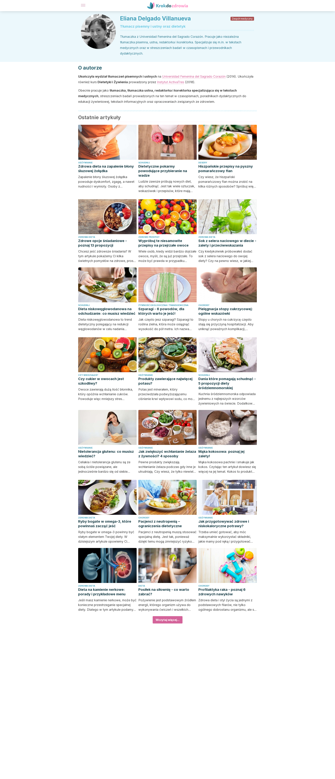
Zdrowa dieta (86, 237)
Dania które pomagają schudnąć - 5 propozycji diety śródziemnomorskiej (227, 383)
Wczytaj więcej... (168, 620)
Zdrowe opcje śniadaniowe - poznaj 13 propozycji (102, 243)
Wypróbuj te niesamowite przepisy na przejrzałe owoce (163, 243)
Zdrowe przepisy (148, 237)
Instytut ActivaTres (170, 82)
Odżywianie (85, 162)
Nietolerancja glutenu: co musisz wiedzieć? (106, 453)
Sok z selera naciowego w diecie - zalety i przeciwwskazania (227, 243)
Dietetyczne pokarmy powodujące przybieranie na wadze (162, 171)
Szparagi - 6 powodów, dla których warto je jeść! (161, 311)
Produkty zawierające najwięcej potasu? (165, 381)
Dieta (141, 586)
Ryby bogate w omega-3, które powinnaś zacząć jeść (104, 523)
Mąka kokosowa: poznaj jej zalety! (221, 453)
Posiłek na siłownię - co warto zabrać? (163, 591)
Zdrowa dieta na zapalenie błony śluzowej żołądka (106, 168)
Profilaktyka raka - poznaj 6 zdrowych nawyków (221, 591)
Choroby (203, 305)
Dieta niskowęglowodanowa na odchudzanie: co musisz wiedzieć (106, 311)
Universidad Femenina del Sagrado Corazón (194, 76)
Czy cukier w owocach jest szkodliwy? (101, 381)
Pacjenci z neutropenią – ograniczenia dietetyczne (160, 523)
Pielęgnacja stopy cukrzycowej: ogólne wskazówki (225, 311)
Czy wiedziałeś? (88, 375)
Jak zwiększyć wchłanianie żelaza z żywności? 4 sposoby (167, 453)
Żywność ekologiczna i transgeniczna (163, 305)
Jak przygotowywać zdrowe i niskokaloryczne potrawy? (223, 523)
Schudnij (144, 162)
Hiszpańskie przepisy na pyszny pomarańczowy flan (225, 168)
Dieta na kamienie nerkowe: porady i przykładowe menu (101, 591)
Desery (202, 162)
